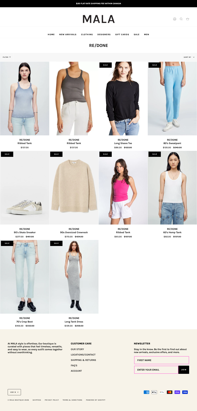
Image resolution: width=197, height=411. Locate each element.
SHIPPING (37, 400)
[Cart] (187, 19)
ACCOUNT (76, 370)
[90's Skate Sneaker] (24, 188)
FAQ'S (74, 365)
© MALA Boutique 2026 (18, 400)
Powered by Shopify (96, 400)
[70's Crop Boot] (24, 277)
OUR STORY (77, 349)
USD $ (13, 392)
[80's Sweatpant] (172, 98)
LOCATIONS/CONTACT (83, 354)
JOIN (183, 370)
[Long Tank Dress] (73, 277)
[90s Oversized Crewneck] (73, 188)
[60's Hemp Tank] (172, 188)
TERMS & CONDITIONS (72, 400)
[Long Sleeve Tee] (123, 98)
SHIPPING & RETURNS (83, 360)
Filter (5, 57)
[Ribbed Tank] (24, 98)
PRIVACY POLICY (52, 400)
